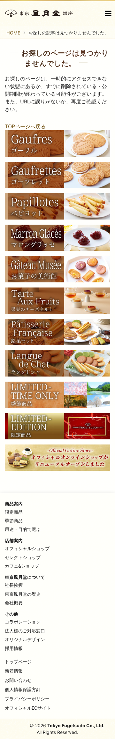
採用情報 (14, 648)
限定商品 (14, 512)
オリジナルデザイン (25, 639)
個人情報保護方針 (23, 689)
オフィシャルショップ (27, 548)
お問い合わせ (18, 680)
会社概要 (14, 602)
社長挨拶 (14, 585)
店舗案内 (14, 540)
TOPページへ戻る (25, 126)
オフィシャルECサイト (28, 708)
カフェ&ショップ (22, 566)
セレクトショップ (23, 557)
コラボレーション (23, 621)
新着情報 (14, 671)
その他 (11, 613)
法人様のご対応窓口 (25, 630)
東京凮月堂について (25, 577)
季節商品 (14, 520)
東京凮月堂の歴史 (23, 594)
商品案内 (14, 503)
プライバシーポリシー (27, 698)
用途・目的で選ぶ (23, 529)
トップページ (18, 661)
